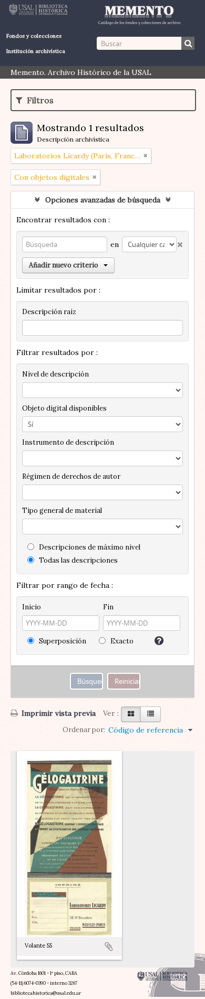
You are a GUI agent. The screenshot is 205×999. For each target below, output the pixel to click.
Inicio (31, 607)
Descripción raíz (49, 311)
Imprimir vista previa (57, 713)
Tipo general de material (62, 510)
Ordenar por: (84, 729)
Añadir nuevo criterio (63, 265)
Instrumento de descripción (68, 442)
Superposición (61, 641)
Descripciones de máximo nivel (88, 547)
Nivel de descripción (55, 374)
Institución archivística (35, 51)
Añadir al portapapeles (109, 946)
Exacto (121, 641)
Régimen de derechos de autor (71, 476)
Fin (108, 607)
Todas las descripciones (77, 560)
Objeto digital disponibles (64, 408)
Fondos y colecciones (34, 36)
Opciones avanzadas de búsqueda (102, 200)
